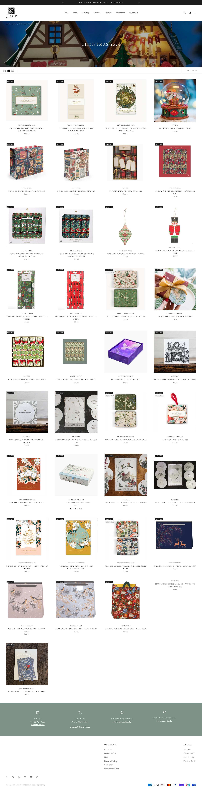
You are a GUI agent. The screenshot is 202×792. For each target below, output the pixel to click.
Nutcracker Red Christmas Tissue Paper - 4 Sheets (76, 318)
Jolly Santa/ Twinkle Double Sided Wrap (125, 317)
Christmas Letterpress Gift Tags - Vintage (126, 502)
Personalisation (110, 753)
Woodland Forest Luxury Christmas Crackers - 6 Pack (76, 255)
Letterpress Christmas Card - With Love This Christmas (175, 585)
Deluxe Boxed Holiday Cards (76, 502)
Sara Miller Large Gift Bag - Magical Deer (175, 566)
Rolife (175, 125)
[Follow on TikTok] (37, 777)
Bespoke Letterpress (26, 125)
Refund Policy (189, 757)
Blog (106, 757)
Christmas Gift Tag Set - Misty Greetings (175, 502)
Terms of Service (190, 761)
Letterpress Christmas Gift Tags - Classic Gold (76, 441)
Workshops (120, 13)
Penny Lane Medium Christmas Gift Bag (76, 191)
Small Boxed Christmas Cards (125, 379)
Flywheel (175, 376)
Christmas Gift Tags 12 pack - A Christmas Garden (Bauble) (125, 129)
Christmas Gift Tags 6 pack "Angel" (175, 317)
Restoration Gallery (111, 769)
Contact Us (133, 13)
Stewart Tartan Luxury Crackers (126, 191)
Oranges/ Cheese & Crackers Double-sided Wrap (126, 567)
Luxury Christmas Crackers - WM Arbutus (76, 379)
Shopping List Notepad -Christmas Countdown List (76, 129)
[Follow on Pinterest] (25, 777)
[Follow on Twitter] (13, 777)
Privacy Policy (189, 753)
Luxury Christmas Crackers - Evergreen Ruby (175, 192)
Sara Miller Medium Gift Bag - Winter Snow (26, 630)
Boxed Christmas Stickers (175, 440)
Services (97, 13)
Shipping (187, 749)
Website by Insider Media (33, 785)
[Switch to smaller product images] (8, 70)
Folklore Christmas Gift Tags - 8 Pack (126, 254)
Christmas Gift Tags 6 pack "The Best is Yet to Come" (27, 567)
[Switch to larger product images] (5, 70)
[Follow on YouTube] (31, 777)
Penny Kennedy (175, 188)
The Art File (27, 188)
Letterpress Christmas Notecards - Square (26, 441)
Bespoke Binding (110, 761)
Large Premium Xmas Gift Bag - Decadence (125, 629)
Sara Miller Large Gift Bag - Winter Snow (76, 629)
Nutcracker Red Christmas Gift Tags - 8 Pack (175, 252)
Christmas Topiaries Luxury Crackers (26, 379)
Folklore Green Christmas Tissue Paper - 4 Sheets (27, 318)
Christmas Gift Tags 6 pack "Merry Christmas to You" (76, 567)
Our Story (85, 13)
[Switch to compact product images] (12, 70)
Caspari (126, 188)
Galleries (108, 13)
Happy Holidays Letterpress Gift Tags (26, 691)
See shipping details (164, 721)
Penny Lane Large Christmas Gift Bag (27, 191)
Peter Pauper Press (125, 376)
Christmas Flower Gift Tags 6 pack (27, 502)
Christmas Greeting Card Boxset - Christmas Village (27, 129)
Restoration (108, 765)
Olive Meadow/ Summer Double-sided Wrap (126, 440)
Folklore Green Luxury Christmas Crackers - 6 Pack (27, 255)
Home (66, 13)
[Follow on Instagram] (19, 777)
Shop (75, 13)
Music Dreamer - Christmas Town (175, 128)
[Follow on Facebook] (7, 777)
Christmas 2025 (25, 24)
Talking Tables (27, 250)
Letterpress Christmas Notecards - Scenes (175, 379)
